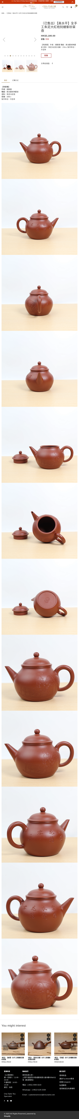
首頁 (3, 13)
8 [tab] (23, 55)
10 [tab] (29, 55)
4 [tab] (13, 55)
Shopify (7, 1116)
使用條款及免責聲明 (67, 1088)
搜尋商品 (62, 1075)
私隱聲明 (62, 1085)
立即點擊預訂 (59, 2)
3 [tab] (10, 55)
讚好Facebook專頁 (66, 1079)
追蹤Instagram (65, 1082)
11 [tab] (31, 55)
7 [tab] (21, 55)
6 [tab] (18, 55)
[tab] (6, 80)
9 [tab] (26, 55)
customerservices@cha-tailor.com (42, 1095)
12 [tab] (34, 55)
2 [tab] (7, 55)
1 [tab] (5, 55)
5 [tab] (15, 55)
